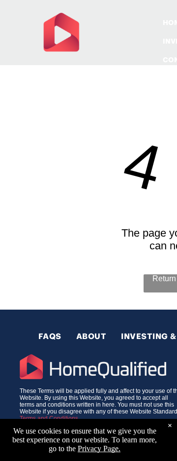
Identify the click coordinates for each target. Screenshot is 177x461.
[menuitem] (50, 336)
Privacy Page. (99, 448)
